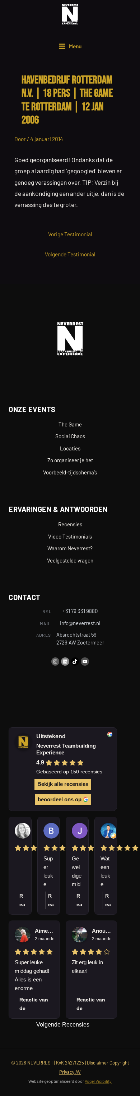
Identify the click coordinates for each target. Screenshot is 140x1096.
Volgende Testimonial (70, 254)
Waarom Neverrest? (70, 548)
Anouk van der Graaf (101, 931)
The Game (70, 424)
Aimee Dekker (44, 931)
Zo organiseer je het (70, 460)
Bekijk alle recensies (62, 784)
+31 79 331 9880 (80, 611)
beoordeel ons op (59, 799)
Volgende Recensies (62, 1025)
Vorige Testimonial (70, 234)
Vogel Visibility (98, 1080)
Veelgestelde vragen (70, 560)
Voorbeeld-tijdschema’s (70, 472)
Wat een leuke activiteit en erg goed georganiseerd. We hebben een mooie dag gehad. (106, 872)
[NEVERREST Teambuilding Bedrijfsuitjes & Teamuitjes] (69, 14)
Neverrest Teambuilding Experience (66, 749)
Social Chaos (70, 436)
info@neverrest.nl (80, 623)
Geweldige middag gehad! (76, 872)
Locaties (70, 448)
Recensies (70, 524)
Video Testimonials (70, 536)
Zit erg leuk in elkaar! (87, 966)
